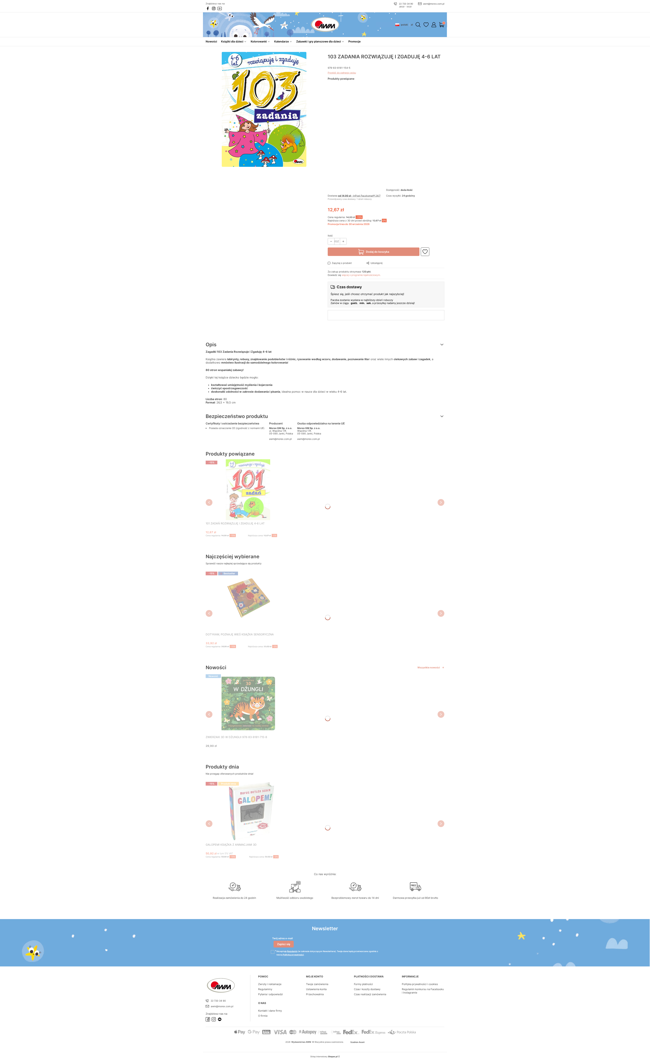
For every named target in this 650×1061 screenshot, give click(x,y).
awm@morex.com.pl (433, 3)
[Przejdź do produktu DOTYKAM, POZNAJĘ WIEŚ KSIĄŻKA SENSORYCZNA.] (248, 600)
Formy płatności (363, 984)
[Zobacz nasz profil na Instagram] (214, 8)
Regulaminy (265, 989)
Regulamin (292, 951)
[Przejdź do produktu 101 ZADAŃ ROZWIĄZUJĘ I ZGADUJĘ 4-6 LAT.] (248, 489)
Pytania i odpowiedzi (270, 994)
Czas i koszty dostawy (367, 989)
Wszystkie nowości (428, 667)
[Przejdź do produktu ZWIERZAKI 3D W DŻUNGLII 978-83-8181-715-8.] (248, 703)
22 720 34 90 (406, 3)
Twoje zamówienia (317, 984)
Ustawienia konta (316, 989)
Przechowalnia (315, 994)
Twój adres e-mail (282, 938)
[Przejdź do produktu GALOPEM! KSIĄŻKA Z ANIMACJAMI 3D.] (249, 811)
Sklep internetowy (324, 1056)
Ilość (330, 235)
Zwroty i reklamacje (269, 984)
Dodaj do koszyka (377, 251)
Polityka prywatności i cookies (420, 984)
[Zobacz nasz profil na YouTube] (220, 8)
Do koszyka (244, 541)
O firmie (263, 1015)
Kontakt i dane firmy (270, 1010)
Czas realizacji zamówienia (370, 994)
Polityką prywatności (293, 954)
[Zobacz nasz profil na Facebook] (208, 8)
